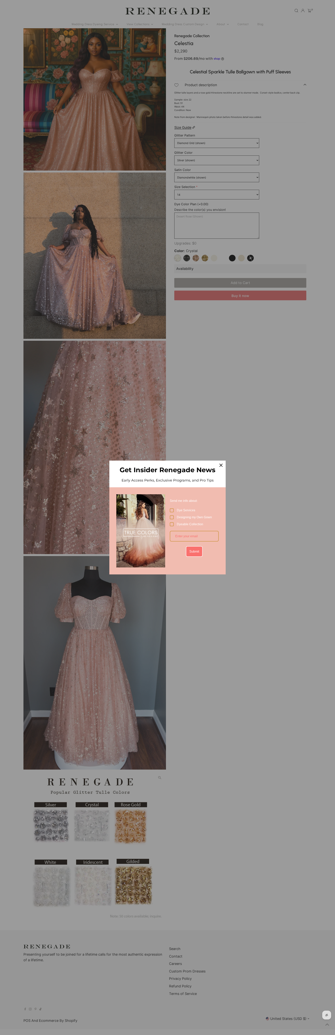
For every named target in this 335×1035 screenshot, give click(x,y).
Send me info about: (183, 500)
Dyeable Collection (190, 524)
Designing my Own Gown (194, 517)
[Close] (221, 465)
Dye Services (186, 510)
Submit (194, 551)
